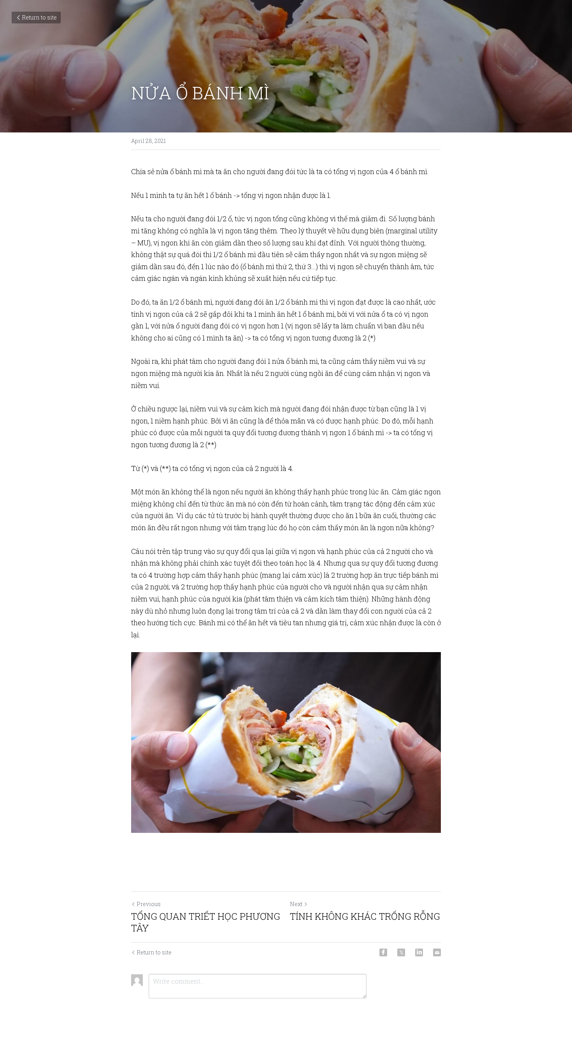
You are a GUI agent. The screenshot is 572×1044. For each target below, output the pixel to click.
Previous (149, 904)
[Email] (437, 952)
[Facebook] (383, 952)
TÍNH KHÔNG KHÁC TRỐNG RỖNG (365, 916)
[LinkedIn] (419, 952)
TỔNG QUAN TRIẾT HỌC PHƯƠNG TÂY (205, 922)
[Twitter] (401, 952)
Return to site (39, 17)
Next (296, 904)
